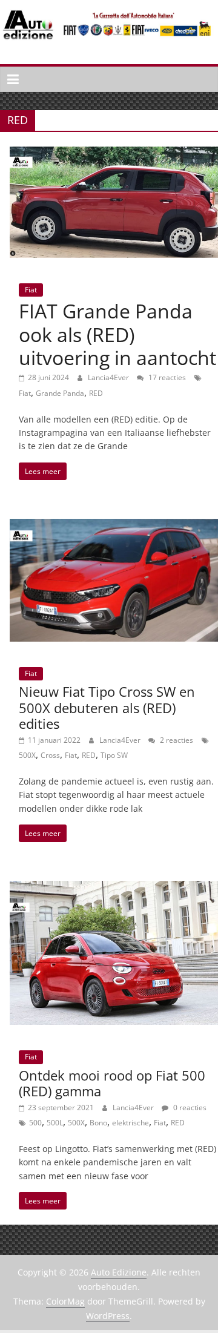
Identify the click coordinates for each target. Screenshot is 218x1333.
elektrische (130, 1122)
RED (96, 393)
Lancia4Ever (109, 377)
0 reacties (188, 1107)
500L (55, 1122)
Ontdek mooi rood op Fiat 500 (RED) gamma (112, 1083)
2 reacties (175, 740)
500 (35, 1122)
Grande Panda (60, 393)
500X (27, 755)
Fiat (31, 290)
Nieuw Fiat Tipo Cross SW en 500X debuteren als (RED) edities (107, 707)
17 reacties (166, 377)
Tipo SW (114, 755)
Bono (98, 1122)
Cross (50, 755)
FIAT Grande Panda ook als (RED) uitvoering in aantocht (117, 334)
